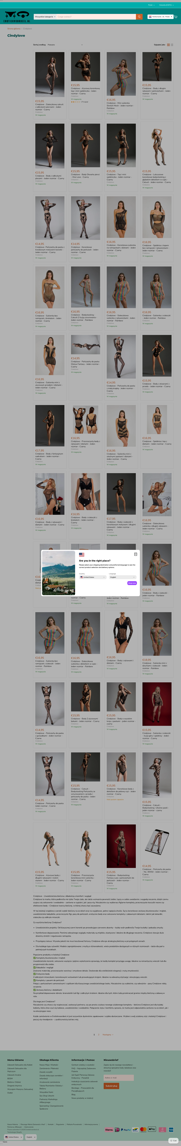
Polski (150, 5)
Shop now (132, 583)
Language (112, 574)
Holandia (165, 5)
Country (82, 574)
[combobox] (87, 577)
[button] (135, 554)
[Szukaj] (139, 17)
